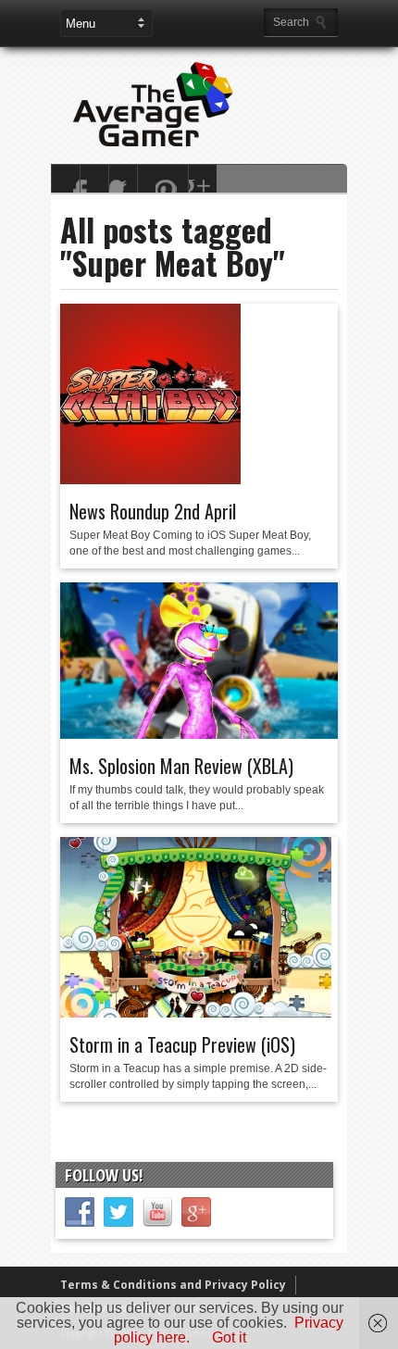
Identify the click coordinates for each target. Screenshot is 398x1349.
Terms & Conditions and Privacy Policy (173, 1285)
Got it (229, 1337)
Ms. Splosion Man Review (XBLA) (181, 766)
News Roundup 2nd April (152, 511)
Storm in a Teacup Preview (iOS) (182, 1044)
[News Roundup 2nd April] (150, 479)
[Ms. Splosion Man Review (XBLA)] (199, 734)
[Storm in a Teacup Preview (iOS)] (195, 1013)
